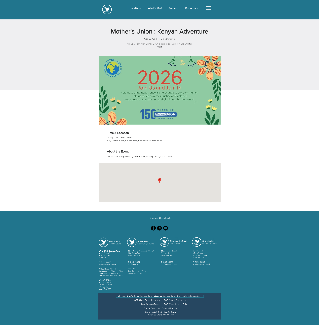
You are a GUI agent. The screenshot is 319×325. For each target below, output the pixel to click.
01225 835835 (106, 262)
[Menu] (208, 8)
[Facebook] (153, 228)
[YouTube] (165, 228)
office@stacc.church (138, 264)
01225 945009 (135, 262)
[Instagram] (159, 228)
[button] (135, 8)
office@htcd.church (108, 264)
